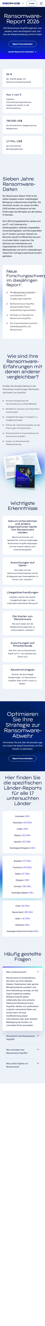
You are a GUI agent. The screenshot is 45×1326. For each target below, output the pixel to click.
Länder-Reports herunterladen (21, 52)
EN (27, 816)
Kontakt (32, 3)
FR (25, 867)
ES (25, 822)
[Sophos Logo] (11, 3)
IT (23, 873)
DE (24, 886)
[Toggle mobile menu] (41, 3)
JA (23, 918)
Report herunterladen (22, 44)
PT (24, 861)
